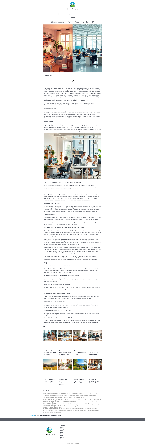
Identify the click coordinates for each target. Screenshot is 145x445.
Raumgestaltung (93, 404)
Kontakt (73, 17)
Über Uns (62, 435)
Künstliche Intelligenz (70, 402)
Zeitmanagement (55, 412)
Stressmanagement (67, 408)
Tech (92, 14)
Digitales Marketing (80, 395)
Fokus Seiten (48, 14)
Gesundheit (62, 14)
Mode (73, 14)
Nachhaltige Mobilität (88, 401)
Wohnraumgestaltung (79, 410)
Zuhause (97, 14)
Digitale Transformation (90, 395)
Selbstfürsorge (49, 406)
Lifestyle (68, 14)
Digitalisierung (47, 397)
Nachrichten (78, 14)
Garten (62, 427)
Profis (84, 14)
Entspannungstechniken (55, 399)
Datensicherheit (71, 395)
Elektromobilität (67, 397)
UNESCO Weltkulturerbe (59, 410)
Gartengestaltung (89, 399)
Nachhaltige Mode (97, 401)
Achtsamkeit (47, 393)
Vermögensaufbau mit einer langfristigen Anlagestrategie (94, 352)
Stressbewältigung (53, 408)
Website (62, 438)
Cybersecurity (52, 395)
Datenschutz (64, 395)
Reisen (88, 14)
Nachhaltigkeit (49, 404)
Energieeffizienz (77, 397)
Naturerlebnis (59, 404)
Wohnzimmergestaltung (92, 410)
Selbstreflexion (61, 406)
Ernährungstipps (81, 399)
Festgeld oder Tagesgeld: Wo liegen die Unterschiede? (94, 381)
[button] (99, 75)
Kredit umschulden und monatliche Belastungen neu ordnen (50, 352)
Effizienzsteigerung (57, 397)
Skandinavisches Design (71, 406)
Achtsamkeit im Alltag (59, 394)
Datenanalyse (58, 395)
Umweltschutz (48, 410)
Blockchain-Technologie (90, 393)
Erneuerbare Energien (72, 399)
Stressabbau (81, 406)
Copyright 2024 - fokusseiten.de (72, 443)
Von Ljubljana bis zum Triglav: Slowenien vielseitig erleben (49, 381)
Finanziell (55, 14)
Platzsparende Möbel (82, 404)
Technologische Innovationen (91, 408)
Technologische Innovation (78, 408)
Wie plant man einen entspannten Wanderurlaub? (79, 381)
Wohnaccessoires (68, 410)
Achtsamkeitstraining (76, 394)
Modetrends (81, 401)
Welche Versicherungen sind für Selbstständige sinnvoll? (80, 352)
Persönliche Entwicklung (70, 404)
